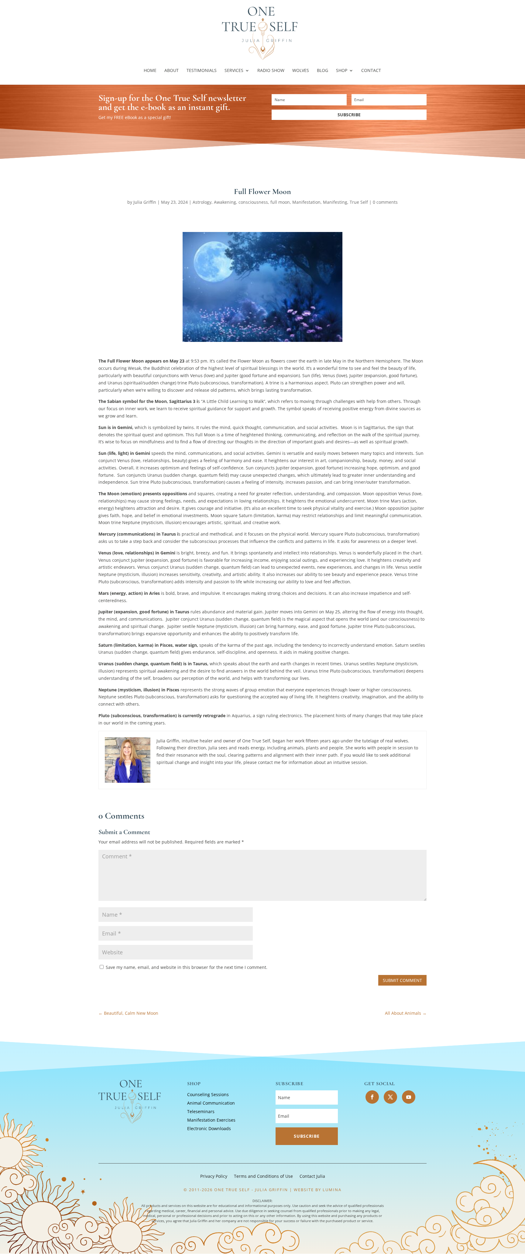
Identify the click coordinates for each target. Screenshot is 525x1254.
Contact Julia (312, 1176)
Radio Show (270, 70)
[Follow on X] (390, 1097)
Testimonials (202, 70)
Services (234, 70)
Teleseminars (200, 1111)
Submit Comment (402, 980)
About (171, 70)
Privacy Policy (213, 1176)
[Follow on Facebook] (372, 1097)
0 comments (385, 202)
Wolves (300, 70)
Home (150, 70)
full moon (280, 202)
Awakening (225, 202)
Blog (322, 70)
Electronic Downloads (209, 1128)
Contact (371, 70)
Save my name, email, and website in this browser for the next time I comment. (186, 967)
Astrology (202, 202)
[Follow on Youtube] (408, 1097)
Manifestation (306, 202)
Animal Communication (211, 1103)
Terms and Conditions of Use (263, 1176)
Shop (341, 70)
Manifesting (335, 202)
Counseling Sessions (208, 1094)
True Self (359, 202)
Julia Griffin (144, 202)
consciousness (253, 202)
